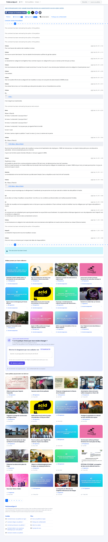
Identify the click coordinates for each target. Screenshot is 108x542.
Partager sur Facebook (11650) (17, 12)
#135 (92, 77)
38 (90, 23)
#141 (92, 158)
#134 (92, 71)
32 (76, 23)
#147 (92, 220)
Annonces (18, 17)
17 (39, 23)
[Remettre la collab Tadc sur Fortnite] (91, 297)
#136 (92, 84)
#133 (92, 65)
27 (64, 23)
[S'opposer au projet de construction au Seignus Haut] (66, 274)
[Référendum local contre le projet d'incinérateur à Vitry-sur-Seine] (41, 298)
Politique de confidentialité (58, 17)
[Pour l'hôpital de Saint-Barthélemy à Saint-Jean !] (91, 322)
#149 (92, 230)
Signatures (32, 17)
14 (32, 23)
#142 (92, 172)
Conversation (45, 17)
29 (68, 23)
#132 (92, 58)
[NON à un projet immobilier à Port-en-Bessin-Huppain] (66, 322)
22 (51, 23)
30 (71, 23)
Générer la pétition (18, 363)
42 (100, 23)
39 (93, 23)
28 (66, 23)
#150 (92, 238)
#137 (92, 90)
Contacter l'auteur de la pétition (14, 20)
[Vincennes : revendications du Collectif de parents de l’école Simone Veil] (66, 298)
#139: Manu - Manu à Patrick (16, 144)
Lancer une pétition (95, 2)
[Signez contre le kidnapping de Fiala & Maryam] (16, 298)
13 (30, 23)
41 (97, 23)
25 (59, 23)
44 (105, 23)
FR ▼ (22, 2)
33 (78, 23)
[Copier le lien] (40, 12)
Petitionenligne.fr (11, 2)
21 (49, 23)
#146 (92, 210)
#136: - (10, 97)
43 (102, 23)
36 (85, 23)
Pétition (8, 17)
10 (22, 23)
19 (44, 23)
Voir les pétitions (29, 2)
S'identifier (84, 2)
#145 (92, 202)
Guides (7, 516)
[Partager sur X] (32, 12)
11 (25, 23)
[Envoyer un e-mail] (36, 12)
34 (80, 23)
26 (61, 23)
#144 (92, 195)
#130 (92, 46)
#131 (92, 52)
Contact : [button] (37, 2)
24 (56, 23)
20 (47, 23)
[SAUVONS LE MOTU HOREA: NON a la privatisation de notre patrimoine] (16, 274)
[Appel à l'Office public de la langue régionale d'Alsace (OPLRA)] (41, 322)
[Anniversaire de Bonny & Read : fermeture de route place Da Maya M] (91, 274)
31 (73, 23)
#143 (92, 179)
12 (27, 23)
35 (83, 23)
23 (54, 23)
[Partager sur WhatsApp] (28, 12)
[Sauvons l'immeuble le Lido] (16, 321)
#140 (92, 137)
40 (95, 23)
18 (42, 23)
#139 (92, 110)
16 (37, 23)
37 (88, 23)
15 (34, 23)
